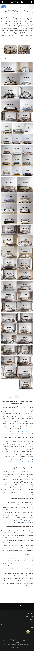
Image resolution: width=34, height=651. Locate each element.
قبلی (20, 396)
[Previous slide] (30, 48)
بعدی (13, 396)
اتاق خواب (6, 487)
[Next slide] (3, 48)
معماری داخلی (29, 520)
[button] (17, 613)
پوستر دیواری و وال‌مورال (26, 431)
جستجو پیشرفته (8, 59)
